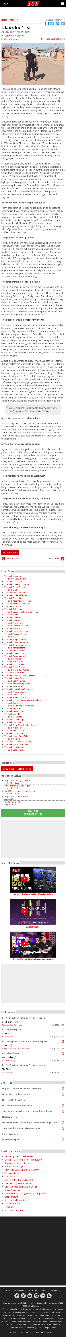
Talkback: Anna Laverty (14, 730)
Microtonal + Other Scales (15, 1100)
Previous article (13, 558)
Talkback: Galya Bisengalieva (17, 645)
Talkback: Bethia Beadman (15, 592)
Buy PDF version (10, 552)
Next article (54, 558)
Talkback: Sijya (10, 590)
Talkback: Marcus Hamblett (16, 744)
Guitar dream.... (10, 1134)
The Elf (5, 1069)
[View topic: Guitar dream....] (63, 1134)
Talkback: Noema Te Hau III (16, 642)
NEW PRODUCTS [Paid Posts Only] (21, 1169)
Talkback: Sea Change (13, 703)
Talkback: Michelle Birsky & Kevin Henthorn (22, 700)
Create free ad (24, 768)
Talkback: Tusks (11, 614)
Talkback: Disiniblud (13, 598)
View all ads (8, 768)
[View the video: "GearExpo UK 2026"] (33, 912)
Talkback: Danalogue (13, 733)
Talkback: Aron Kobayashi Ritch (18, 601)
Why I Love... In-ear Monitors (16, 796)
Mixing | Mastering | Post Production (15, 1049)
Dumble (5, 1033)
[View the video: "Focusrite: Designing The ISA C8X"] (33, 879)
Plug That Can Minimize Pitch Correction (21, 1088)
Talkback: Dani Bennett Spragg (17, 741)
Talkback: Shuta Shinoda (15, 697)
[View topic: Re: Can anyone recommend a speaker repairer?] (63, 1041)
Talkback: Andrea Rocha (14, 650)
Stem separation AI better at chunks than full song (27, 1111)
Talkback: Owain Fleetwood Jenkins (19, 675)
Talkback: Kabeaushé (13, 661)
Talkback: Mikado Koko (14, 672)
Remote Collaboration (15, 1200)
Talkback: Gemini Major (14, 719)
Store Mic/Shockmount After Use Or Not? (22, 1128)
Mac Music (9, 1176)
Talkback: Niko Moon (13, 739)
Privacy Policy (54, 1290)
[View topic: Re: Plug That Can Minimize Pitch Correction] (63, 1018)
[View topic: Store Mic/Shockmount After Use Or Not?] (63, 1128)
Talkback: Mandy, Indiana (15, 579)
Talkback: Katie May (12, 620)
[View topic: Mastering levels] (63, 1117)
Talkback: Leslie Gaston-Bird (16, 631)
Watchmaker (7, 1057)
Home (4, 20)
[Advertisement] (33, 839)
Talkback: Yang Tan (12, 714)
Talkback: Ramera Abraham (16, 625)
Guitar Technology (8, 1060)
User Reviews (11, 1196)
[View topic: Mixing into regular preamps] (63, 1094)
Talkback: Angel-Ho (12, 708)
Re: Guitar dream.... (11, 1053)
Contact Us (19, 1290)
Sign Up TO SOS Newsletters (33, 812)
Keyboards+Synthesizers (16, 1163)
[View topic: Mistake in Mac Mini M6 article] (63, 1105)
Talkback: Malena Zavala (15, 692)
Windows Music (12, 1173)
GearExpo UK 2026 (33, 926)
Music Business (7, 1037)
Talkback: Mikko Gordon (14, 667)
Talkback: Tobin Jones (13, 609)
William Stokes (10, 39)
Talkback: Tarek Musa (13, 628)
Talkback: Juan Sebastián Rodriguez (19, 689)
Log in (5, 3)
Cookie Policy (33, 1290)
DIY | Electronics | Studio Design (20, 1186)
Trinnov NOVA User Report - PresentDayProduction (33, 959)
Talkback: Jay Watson (13, 747)
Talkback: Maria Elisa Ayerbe (16, 670)
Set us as (56, 20)
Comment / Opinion (14, 35)
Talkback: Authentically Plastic (17, 683)
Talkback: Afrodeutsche (14, 648)
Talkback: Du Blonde (13, 716)
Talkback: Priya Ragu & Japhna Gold (19, 725)
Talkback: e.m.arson (13, 576)
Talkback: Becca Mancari (15, 656)
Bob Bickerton (8, 1022)
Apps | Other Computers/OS (18, 1179)
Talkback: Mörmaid (12, 659)
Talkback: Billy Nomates (14, 681)
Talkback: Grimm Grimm (14, 653)
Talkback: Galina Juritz (13, 581)
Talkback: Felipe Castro (14, 587)
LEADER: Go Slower (12, 802)
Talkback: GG (10, 636)
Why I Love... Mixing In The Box (17, 780)
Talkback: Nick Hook (13, 728)
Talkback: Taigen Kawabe (15, 639)
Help (44, 1290)
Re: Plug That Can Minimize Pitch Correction (23, 1018)
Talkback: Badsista (12, 722)
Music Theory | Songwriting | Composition (25, 1193)
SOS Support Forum (14, 1210)
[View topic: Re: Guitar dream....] (63, 1053)
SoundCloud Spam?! (11, 1139)
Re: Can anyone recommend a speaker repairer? (25, 1041)
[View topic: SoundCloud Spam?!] (63, 1139)
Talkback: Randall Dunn (14, 694)
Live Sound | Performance (17, 1183)
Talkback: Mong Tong (13, 623)
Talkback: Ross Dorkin (14, 664)
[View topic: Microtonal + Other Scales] (63, 1100)
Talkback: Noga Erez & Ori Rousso (19, 705)
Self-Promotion (12, 1203)
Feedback (9, 1206)
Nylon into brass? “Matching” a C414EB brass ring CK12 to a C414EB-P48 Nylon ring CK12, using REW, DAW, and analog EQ (32, 1122)
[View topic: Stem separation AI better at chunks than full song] (63, 1111)
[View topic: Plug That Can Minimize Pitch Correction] (63, 1088)
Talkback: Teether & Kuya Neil (17, 603)
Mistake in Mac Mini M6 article (17, 1105)
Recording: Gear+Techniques (12, 1025)
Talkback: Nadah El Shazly (15, 595)
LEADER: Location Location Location (19, 791)
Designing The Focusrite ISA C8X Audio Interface (33, 894)
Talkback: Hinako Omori (14, 711)
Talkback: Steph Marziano (15, 750)
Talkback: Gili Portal (12, 617)
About (8, 1290)
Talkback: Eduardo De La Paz (16, 634)
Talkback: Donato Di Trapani (16, 584)
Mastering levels (10, 1117)
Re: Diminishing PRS (11, 1029)
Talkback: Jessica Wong (14, 678)
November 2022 (57, 39)
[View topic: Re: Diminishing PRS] (63, 1029)
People (13, 20)
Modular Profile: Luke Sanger (17, 785)
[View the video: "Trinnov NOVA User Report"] (33, 945)
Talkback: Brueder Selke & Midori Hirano (22, 612)
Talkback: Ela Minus (12, 606)
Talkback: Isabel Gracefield (16, 736)
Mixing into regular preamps (16, 1094)
